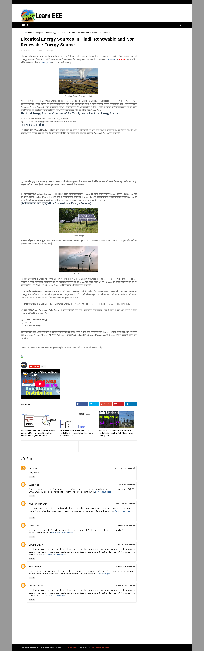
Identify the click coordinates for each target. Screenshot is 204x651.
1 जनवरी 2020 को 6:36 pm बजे (126, 545)
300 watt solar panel (123, 511)
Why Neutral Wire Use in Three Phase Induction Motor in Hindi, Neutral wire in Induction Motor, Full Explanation (38, 433)
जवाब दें (31, 477)
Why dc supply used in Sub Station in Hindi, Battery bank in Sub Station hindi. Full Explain (116, 433)
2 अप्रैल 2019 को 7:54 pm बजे (125, 485)
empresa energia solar (62, 532)
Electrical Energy (34, 33)
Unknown (33, 468)
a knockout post (103, 492)
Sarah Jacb (34, 525)
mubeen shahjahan (38, 504)
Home (25, 25)
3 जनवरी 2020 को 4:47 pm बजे (125, 566)
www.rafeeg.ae (103, 573)
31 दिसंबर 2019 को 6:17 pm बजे (125, 525)
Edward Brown (36, 545)
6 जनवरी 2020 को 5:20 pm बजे (125, 585)
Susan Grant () (35, 485)
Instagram (112, 59)
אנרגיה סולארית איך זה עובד (54, 554)
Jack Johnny (35, 566)
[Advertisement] (79, 157)
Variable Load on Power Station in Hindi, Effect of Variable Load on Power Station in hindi (76, 433)
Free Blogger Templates (100, 648)
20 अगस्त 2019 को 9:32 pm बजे (125, 504)
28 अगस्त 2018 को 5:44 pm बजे (125, 468)
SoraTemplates (71, 648)
